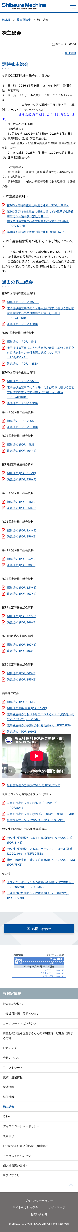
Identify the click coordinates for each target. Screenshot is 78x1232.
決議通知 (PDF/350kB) (21, 508)
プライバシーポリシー (39, 1200)
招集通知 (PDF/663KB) (21, 673)
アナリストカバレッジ (17, 1155)
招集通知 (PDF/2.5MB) (21, 587)
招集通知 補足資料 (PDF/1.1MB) (27, 708)
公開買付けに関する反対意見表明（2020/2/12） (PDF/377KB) (38, 895)
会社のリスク (11, 1057)
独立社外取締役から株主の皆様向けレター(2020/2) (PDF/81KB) (39, 840)
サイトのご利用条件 (25, 1207)
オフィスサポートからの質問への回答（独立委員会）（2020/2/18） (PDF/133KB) (40, 884)
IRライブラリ (11, 1175)
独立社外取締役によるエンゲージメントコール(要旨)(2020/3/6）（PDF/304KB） (40, 851)
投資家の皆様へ (13, 1003)
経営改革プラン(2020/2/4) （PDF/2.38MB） (36, 820)
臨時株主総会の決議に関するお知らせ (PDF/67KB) (39, 725)
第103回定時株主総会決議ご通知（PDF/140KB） (38, 232)
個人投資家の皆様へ (15, 1165)
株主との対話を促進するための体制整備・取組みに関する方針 (38, 1035)
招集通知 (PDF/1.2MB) (21, 702)
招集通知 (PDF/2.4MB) (21, 530)
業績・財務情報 (13, 1077)
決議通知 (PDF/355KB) (21, 679)
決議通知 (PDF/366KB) (21, 622)
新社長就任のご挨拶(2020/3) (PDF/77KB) (33, 785)
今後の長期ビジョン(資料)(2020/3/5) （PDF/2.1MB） (41, 814)
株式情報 (8, 1087)
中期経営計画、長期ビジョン (21, 1013)
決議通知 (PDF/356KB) (21, 536)
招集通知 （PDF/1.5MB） (23, 381)
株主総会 (8, 1106)
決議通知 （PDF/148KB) (22, 363)
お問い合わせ (41, 929)
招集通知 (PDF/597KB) (21, 644)
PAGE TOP (71, 1186)
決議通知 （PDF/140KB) (22, 324)
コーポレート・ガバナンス (20, 1023)
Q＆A (6, 1116)
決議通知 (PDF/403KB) (21, 650)
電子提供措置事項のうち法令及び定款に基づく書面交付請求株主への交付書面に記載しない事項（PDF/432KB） (40, 352)
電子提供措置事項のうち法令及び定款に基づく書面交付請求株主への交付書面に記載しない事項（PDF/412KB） (40, 313)
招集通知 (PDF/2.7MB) (21, 473)
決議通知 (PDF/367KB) (21, 593)
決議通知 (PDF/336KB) (21, 565)
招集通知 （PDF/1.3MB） (23, 302)
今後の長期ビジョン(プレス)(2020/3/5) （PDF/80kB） (32, 805)
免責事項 (8, 1136)
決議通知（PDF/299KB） (23, 731)
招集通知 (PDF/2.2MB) (21, 616)
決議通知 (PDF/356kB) (21, 479)
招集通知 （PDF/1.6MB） (23, 420)
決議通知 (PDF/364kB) (21, 450)
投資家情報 (12, 993)
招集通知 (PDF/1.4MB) (21, 444)
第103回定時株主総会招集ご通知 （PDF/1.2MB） (38, 205)
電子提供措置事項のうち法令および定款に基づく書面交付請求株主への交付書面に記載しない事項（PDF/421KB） (40, 392)
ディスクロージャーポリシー (21, 1126)
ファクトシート (13, 1067)
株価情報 (70, 53)
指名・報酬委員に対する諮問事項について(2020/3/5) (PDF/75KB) (41, 862)
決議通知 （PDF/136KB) (22, 427)
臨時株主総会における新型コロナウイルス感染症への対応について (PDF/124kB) (40, 717)
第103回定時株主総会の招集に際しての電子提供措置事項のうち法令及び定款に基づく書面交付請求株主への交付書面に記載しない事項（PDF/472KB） (40, 219)
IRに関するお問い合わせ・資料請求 (25, 1145)
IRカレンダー (11, 1048)
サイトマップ (56, 1207)
